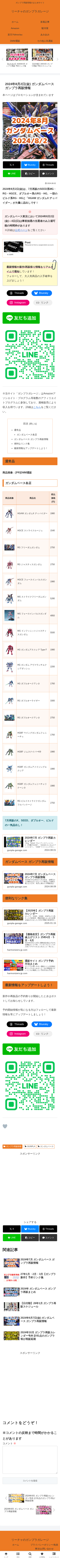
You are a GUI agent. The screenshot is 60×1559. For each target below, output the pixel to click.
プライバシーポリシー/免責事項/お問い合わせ (44, 1546)
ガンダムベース (47, 1146)
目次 (25, 423)
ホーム (15, 1544)
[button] (30, 173)
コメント (9, 1443)
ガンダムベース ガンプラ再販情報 (31, 439)
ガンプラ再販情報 (13, 1146)
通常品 (17, 430)
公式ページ (21, 230)
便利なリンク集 (22, 443)
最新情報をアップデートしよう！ (31, 448)
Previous (2, 59)
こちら (37, 407)
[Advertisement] (30, 1186)
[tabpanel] (17, 59)
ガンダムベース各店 (27, 434)
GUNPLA (31, 1146)
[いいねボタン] (5, 1126)
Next (57, 59)
